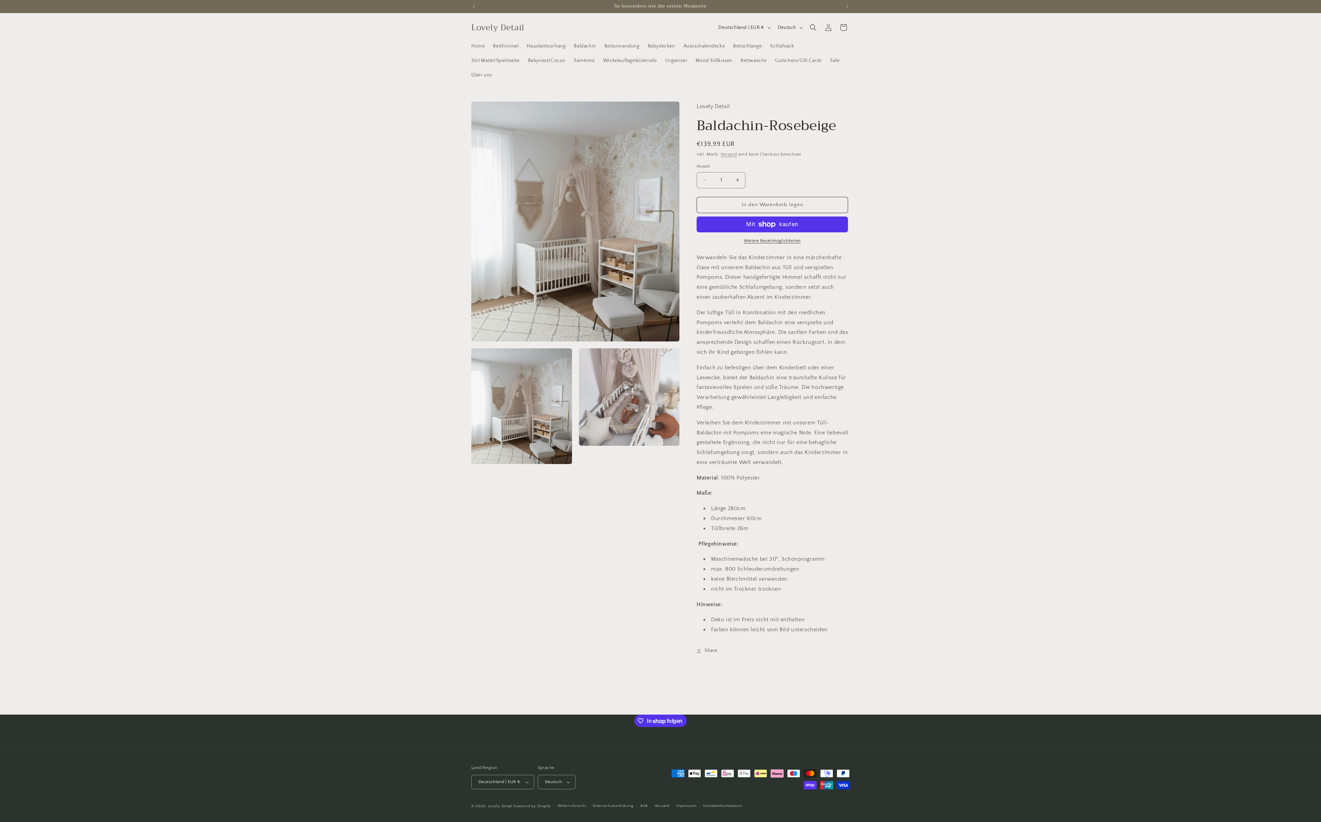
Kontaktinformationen (722, 806)
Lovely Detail (500, 806)
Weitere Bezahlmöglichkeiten (772, 241)
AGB (644, 806)
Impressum (686, 806)
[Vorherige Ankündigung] (473, 6)
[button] (813, 27)
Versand (729, 154)
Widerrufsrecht (572, 806)
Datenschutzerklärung (613, 806)
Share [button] (711, 650)
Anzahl (703, 166)
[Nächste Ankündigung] (847, 6)
